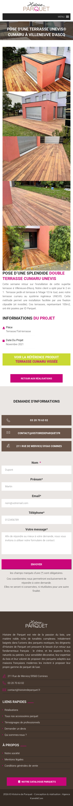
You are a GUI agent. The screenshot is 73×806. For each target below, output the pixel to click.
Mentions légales (14, 759)
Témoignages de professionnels (22, 722)
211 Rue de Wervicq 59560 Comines (39, 446)
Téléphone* (36, 512)
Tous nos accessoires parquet (21, 716)
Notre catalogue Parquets (38, 781)
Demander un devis (15, 728)
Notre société (12, 753)
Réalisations (11, 710)
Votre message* (36, 529)
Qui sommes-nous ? (16, 734)
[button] (61, 16)
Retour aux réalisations (36, 378)
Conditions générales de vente (21, 765)
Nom (36, 462)
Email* (36, 496)
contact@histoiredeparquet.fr (39, 433)
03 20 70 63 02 (39, 420)
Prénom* (36, 479)
